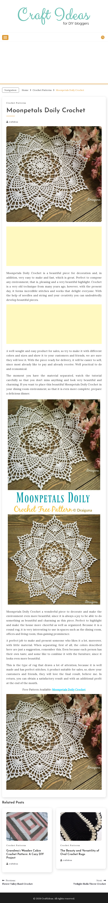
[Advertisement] (54, 62)
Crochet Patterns (16, 103)
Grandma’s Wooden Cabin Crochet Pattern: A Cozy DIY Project (25, 854)
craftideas (13, 122)
